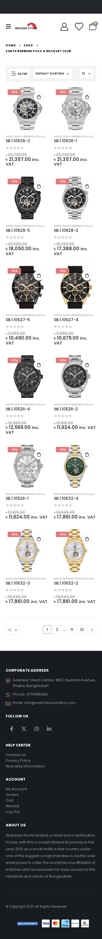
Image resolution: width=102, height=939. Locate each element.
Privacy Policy (18, 760)
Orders (12, 794)
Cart (10, 800)
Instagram (36, 729)
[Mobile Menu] (10, 26)
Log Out (13, 811)
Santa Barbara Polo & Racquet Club (39, 136)
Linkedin (49, 729)
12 (82, 629)
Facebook (11, 729)
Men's (9, 136)
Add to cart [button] (39, 97)
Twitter (24, 729)
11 (71, 629)
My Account (16, 789)
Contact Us (16, 755)
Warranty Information (25, 766)
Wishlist (12, 806)
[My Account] (64, 26)
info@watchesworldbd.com (50, 702)
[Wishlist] (79, 26)
